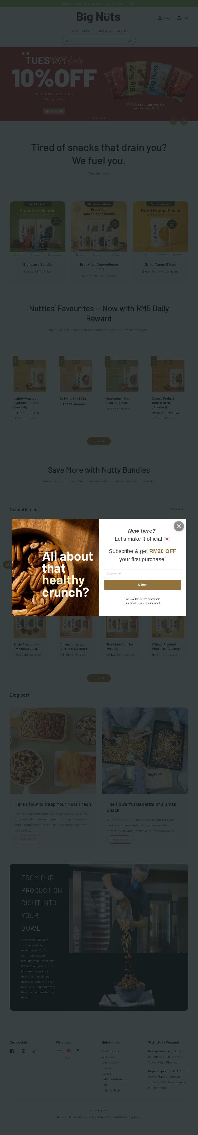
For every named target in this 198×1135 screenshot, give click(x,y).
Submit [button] (142, 585)
